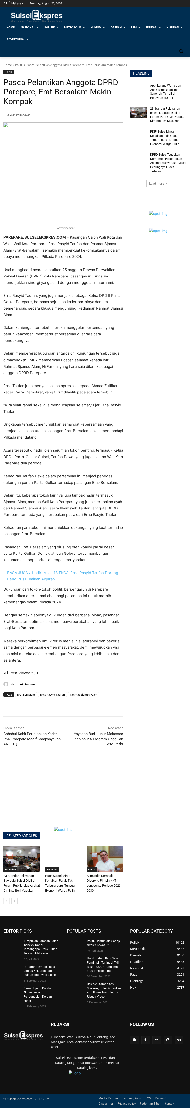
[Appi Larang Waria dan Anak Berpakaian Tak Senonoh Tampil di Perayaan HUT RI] (138, 89)
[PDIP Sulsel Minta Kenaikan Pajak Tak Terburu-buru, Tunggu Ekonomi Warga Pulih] (63, 859)
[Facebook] (8, 704)
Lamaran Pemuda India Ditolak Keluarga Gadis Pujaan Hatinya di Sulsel (40, 971)
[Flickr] (156, 1040)
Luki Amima (27, 684)
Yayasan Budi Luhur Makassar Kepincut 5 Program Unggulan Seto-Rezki (98, 739)
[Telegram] (43, 704)
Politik (19, 65)
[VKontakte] (179, 1040)
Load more (156, 183)
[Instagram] (168, 1040)
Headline (10, 869)
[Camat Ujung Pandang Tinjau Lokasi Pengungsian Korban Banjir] (11, 992)
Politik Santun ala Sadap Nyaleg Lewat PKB (103, 943)
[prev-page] (6, 901)
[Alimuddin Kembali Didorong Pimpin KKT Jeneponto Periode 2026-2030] (105, 859)
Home (7, 65)
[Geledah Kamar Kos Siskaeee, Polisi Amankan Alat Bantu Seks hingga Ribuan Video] (75, 988)
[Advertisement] (63, 792)
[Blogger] (134, 1040)
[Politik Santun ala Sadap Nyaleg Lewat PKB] (75, 945)
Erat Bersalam (26, 694)
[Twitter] (20, 704)
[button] (181, 51)
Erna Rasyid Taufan (52, 694)
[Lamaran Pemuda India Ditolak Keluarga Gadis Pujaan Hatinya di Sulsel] (11, 971)
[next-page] (14, 901)
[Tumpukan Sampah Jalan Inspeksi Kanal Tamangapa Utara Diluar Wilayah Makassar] (11, 945)
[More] (54, 704)
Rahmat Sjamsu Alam (83, 694)
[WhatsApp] (31, 704)
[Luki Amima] (6, 684)
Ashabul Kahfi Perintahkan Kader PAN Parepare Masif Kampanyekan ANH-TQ (32, 739)
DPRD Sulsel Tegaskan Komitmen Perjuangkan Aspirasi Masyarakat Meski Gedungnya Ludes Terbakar (168, 163)
